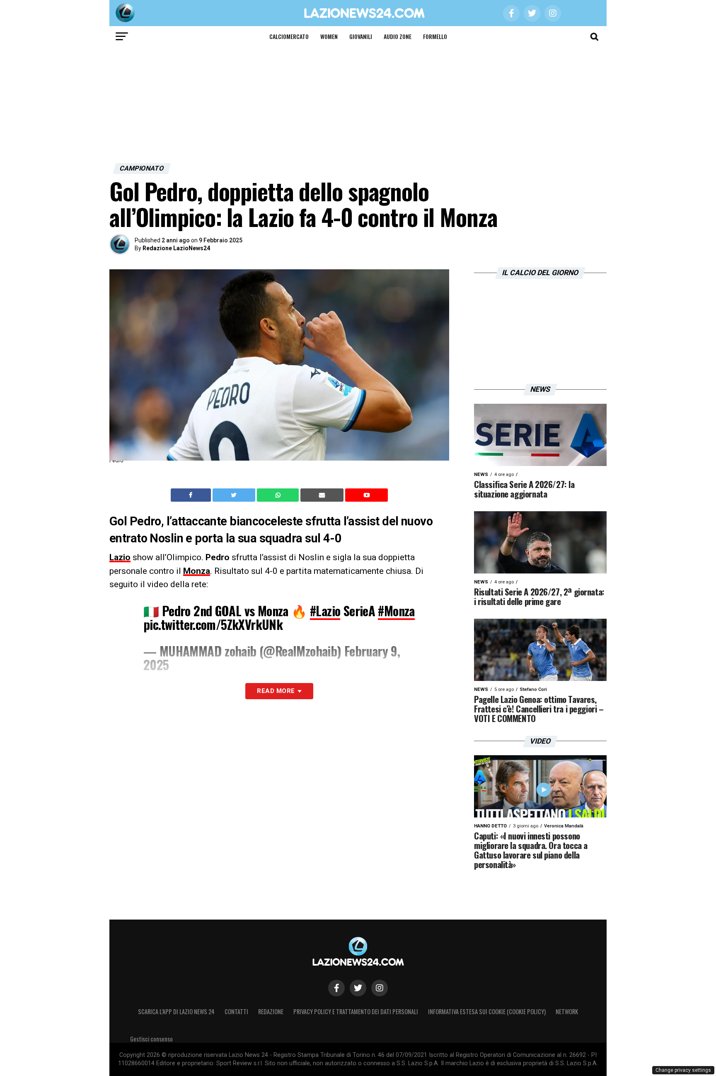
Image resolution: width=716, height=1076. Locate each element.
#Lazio (325, 610)
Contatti (236, 1011)
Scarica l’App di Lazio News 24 (176, 1011)
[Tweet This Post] (235, 495)
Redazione (270, 1011)
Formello (435, 36)
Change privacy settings (683, 1070)
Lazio (120, 557)
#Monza (396, 610)
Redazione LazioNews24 (176, 248)
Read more (276, 691)
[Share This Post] (279, 495)
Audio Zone (397, 36)
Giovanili (360, 36)
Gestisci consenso (151, 1039)
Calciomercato (289, 36)
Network (567, 1011)
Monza (196, 571)
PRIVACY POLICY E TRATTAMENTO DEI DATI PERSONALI (355, 1011)
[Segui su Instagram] (379, 988)
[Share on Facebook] (192, 495)
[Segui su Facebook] (336, 988)
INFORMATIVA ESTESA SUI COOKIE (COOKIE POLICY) (487, 1011)
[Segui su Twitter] (358, 988)
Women (329, 36)
